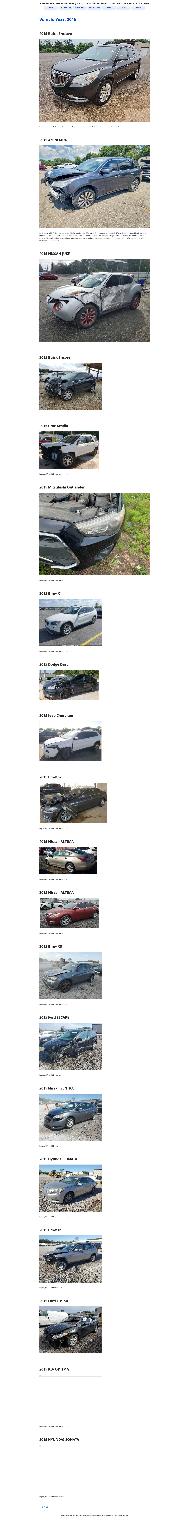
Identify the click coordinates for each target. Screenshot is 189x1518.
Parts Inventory (65, 7)
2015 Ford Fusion (53, 1301)
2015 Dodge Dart (53, 664)
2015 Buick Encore (54, 357)
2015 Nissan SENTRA (56, 1088)
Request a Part (94, 7)
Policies (138, 7)
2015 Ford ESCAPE (54, 1017)
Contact (124, 7)
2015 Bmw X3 (50, 946)
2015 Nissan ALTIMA (56, 841)
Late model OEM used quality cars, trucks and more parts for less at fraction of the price (94, 3)
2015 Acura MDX (53, 140)
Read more (54, 240)
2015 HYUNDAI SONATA (59, 1439)
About (109, 7)
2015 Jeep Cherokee (56, 715)
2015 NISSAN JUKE (54, 253)
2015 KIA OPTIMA (54, 1369)
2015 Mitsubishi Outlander (62, 487)
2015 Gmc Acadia (53, 425)
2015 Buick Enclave (55, 33)
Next (47, 1507)
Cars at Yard (79, 7)
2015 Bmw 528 (51, 777)
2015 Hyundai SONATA (58, 1159)
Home (51, 7)
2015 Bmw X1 (50, 593)
